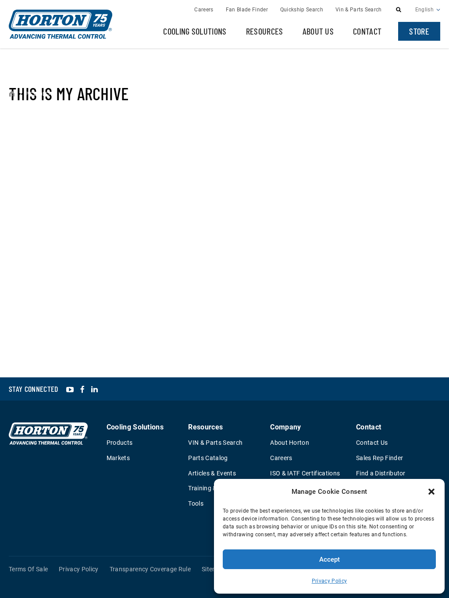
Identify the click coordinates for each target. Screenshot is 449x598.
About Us (318, 31)
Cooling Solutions (194, 31)
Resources (264, 31)
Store (419, 31)
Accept (329, 559)
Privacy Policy (329, 581)
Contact (367, 31)
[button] (431, 491)
